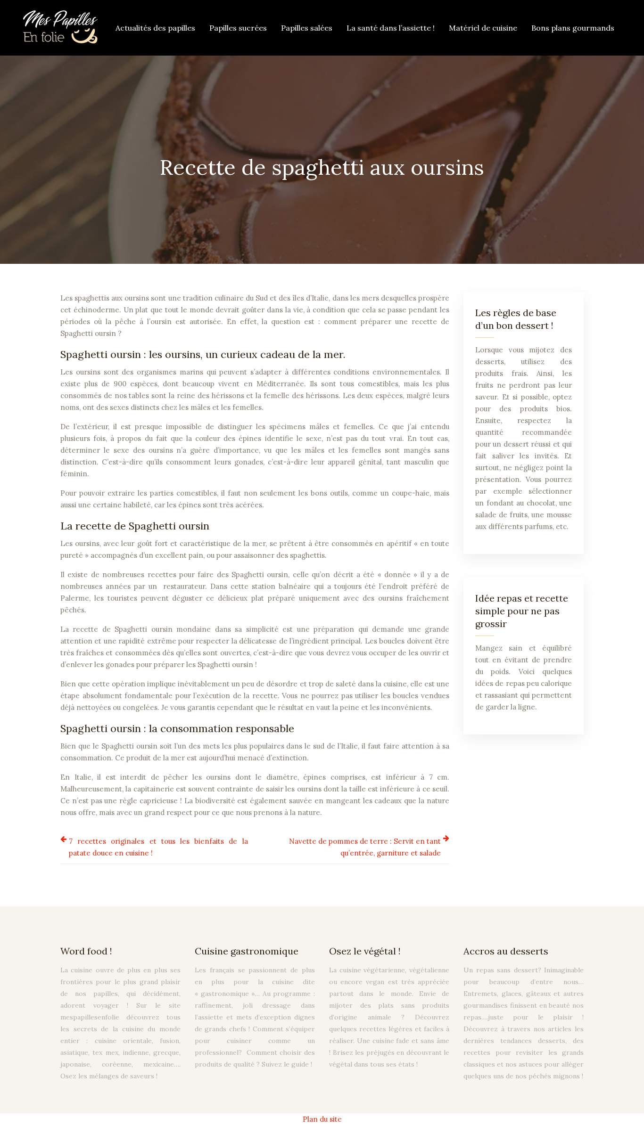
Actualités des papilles (155, 28)
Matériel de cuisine (483, 28)
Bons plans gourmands (572, 28)
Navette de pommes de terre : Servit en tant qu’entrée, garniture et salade (365, 847)
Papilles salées (306, 28)
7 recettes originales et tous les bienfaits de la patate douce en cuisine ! (158, 847)
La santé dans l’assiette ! (391, 28)
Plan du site (322, 1119)
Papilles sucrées (238, 28)
